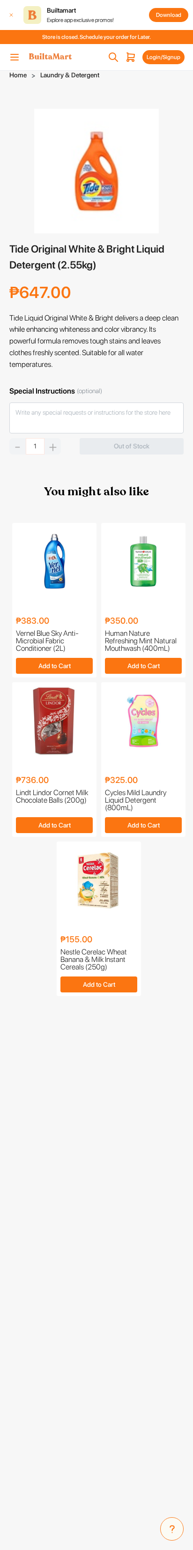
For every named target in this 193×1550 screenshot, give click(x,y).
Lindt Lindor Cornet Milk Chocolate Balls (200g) (52, 797)
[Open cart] (131, 57)
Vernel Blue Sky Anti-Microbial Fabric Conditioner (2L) (47, 641)
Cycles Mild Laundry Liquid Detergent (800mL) (135, 800)
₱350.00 (121, 621)
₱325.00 (121, 780)
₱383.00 (32, 621)
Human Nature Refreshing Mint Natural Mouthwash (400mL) (141, 641)
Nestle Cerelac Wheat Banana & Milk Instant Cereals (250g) (93, 959)
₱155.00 (76, 939)
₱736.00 (32, 780)
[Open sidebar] (14, 57)
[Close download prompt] (11, 15)
